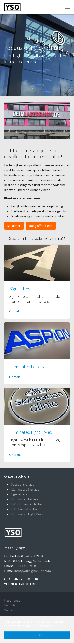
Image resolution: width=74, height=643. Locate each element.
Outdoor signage (22, 484)
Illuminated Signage (25, 489)
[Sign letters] (37, 262)
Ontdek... (15, 311)
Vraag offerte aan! (40, 226)
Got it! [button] (37, 635)
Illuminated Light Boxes (30, 432)
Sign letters (19, 289)
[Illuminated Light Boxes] (37, 406)
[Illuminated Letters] (37, 340)
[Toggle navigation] (67, 7)
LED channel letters (25, 509)
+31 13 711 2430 (25, 566)
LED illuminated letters (27, 504)
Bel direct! (14, 226)
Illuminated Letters (26, 367)
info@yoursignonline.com (32, 571)
